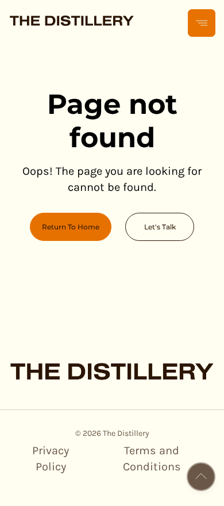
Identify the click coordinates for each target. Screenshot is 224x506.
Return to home (70, 227)
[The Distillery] (72, 23)
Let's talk (160, 227)
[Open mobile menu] (201, 23)
